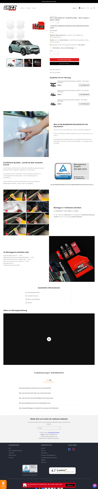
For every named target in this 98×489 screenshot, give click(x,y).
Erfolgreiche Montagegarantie (48, 455)
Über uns (43, 450)
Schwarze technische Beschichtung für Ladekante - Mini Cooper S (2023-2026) (73, 81)
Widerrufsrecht (12, 455)
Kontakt (43, 448)
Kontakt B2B (44, 452)
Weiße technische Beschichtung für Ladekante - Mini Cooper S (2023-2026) (73, 100)
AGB (10, 448)
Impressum (11, 452)
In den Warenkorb (84, 85)
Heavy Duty (43, 462)
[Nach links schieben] (4, 62)
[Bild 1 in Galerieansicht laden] (11, 63)
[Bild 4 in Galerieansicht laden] (37, 63)
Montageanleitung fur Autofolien (49, 457)
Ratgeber (43, 460)
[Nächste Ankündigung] (76, 1)
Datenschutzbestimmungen (15, 450)
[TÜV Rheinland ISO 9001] (29, 469)
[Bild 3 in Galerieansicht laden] (28, 63)
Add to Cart (70, 485)
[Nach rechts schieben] (43, 62)
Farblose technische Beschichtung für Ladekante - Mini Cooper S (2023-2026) (73, 91)
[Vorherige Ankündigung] (21, 1)
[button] (88, 8)
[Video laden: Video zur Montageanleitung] (49, 339)
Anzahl (51, 50)
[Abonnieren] (59, 428)
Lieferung (11, 457)
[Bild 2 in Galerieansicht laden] (19, 63)
